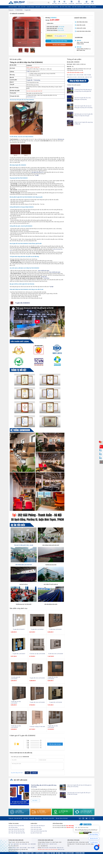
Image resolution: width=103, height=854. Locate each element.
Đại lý (59, 3)
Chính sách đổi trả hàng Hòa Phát (39, 831)
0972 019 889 (80, 74)
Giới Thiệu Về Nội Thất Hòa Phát (16, 831)
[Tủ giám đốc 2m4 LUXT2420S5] (37, 668)
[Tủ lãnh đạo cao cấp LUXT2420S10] (19, 717)
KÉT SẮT (43, 6)
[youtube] (86, 818)
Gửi (27, 772)
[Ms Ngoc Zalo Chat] (101, 450)
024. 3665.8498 (70, 825)
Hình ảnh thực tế (18, 818)
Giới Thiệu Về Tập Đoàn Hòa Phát (17, 832)
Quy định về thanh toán (36, 832)
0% (40, 740)
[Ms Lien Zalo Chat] (101, 454)
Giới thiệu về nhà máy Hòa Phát (16, 825)
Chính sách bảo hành (36, 827)
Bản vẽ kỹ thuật (63, 818)
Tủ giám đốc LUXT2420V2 (37, 629)
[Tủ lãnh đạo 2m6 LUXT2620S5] (56, 644)
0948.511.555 (15, 847)
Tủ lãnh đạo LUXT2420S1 (55, 629)
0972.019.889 (23, 847)
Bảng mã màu (79, 3)
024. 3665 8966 (23, 844)
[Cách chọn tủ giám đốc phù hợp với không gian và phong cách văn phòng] (70, 107)
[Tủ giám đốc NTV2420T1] (19, 619)
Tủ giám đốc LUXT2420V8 (55, 702)
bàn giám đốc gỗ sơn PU (38, 172)
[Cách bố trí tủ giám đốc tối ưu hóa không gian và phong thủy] (70, 98)
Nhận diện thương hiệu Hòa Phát (16, 829)
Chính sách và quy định (48, 818)
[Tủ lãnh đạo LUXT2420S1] (56, 619)
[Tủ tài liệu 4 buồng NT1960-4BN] (37, 717)
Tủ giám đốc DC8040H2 (22, 303)
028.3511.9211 (70, 827)
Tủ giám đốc (28, 10)
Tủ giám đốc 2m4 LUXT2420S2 (37, 702)
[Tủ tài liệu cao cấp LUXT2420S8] (37, 644)
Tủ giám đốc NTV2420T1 (19, 629)
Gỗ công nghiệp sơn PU (60, 36)
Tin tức (94, 6)
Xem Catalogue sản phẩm (59, 41)
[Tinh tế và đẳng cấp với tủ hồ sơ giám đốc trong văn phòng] (19, 794)
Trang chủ (11, 10)
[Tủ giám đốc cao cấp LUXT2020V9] (56, 668)
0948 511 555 (72, 74)
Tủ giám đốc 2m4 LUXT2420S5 (37, 678)
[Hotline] (101, 446)
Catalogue (64, 3)
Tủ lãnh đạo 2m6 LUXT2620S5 (55, 653)
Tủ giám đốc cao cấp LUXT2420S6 (53, 726)
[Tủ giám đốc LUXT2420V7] (19, 644)
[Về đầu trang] (101, 462)
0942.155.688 (31, 847)
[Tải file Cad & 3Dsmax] (80, 81)
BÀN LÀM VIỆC (22, 6)
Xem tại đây (61, 26)
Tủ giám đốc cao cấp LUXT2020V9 (53, 678)
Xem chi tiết (61, 30)
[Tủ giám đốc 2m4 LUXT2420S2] (37, 692)
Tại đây (36, 175)
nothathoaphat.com (31, 96)
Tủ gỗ (28, 71)
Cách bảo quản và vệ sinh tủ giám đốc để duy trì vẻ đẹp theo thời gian (78, 793)
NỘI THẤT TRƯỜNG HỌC (78, 6)
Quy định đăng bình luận (17, 772)
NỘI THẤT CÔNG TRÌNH (65, 6)
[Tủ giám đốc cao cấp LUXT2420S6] (56, 717)
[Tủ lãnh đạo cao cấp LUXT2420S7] (19, 692)
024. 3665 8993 (32, 844)
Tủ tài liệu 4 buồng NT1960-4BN (37, 726)
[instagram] (83, 818)
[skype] (93, 818)
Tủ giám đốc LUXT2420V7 (19, 653)
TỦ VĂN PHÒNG (30, 6)
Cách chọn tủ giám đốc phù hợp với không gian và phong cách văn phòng (79, 785)
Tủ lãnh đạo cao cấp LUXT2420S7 (16, 702)
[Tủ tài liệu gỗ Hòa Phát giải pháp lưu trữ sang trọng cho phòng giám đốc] (70, 90)
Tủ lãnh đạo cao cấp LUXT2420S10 (16, 726)
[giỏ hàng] (101, 443)
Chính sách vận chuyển (36, 829)
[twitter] (80, 818)
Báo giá (57, 818)
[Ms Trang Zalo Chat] (101, 458)
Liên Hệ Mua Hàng (13, 827)
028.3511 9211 (45, 844)
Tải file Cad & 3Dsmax (59, 44)
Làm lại (34, 772)
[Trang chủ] (17, 2)
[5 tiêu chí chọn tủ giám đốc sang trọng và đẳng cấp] (70, 123)
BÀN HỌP (38, 6)
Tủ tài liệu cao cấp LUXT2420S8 (37, 653)
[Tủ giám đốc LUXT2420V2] (37, 619)
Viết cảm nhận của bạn (55, 744)
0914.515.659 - (74, 77)
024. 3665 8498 (15, 844)
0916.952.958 (81, 77)
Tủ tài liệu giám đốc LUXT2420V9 (15, 678)
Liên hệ (92, 3)
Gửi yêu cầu (44, 276)
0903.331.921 (88, 77)
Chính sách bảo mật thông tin (38, 825)
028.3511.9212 (53, 844)
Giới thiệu (54, 3)
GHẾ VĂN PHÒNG (13, 6)
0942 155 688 (87, 74)
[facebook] (90, 818)
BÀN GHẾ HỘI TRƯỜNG (53, 6)
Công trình (86, 3)
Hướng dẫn (71, 3)
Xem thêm (88, 6)
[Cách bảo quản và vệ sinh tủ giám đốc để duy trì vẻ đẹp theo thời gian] (70, 115)
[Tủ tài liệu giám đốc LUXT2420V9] (19, 668)
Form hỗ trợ (46, 278)
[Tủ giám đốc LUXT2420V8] (56, 692)
